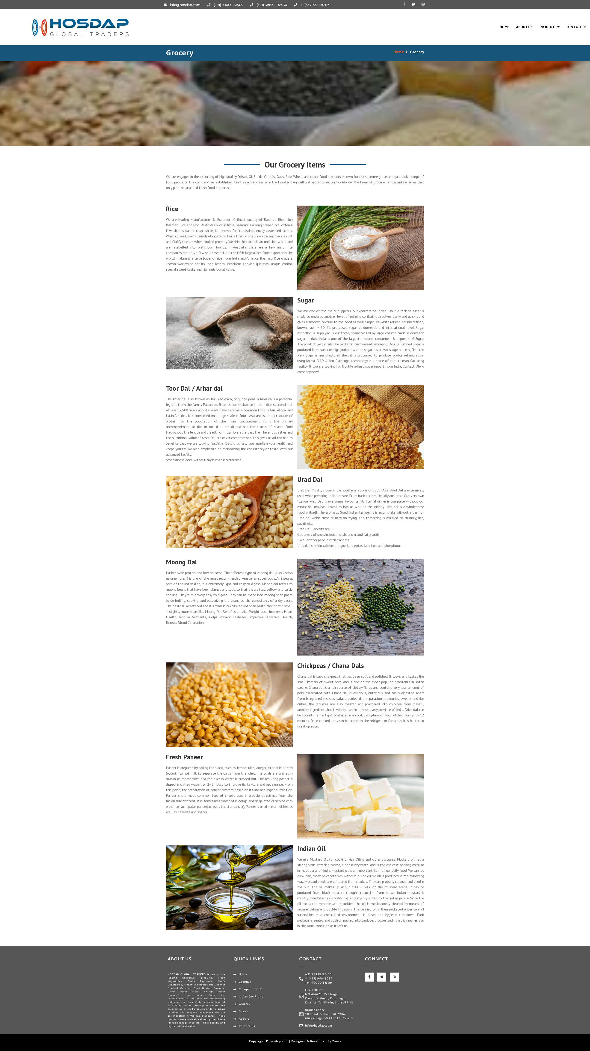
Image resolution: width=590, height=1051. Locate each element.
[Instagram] (422, 4)
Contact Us (576, 26)
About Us (524, 26)
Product (547, 26)
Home (504, 26)
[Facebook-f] (404, 4)
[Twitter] (413, 4)
